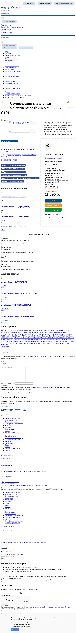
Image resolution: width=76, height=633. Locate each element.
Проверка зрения (26, 48)
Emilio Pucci (22, 334)
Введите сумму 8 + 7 (8, 383)
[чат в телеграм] (17, 554)
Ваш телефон (5, 595)
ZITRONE (4, 345)
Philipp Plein (65, 339)
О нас (7, 445)
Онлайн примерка (9, 21)
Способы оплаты (10, 436)
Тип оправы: (49, 177)
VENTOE (49, 343)
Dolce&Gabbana (60, 332)
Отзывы (7, 447)
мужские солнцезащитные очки (14, 165)
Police (15, 341)
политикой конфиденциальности (37, 356)
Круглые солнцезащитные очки (14, 172)
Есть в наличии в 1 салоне (54, 158)
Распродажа (9, 443)
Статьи (7, 431)
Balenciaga (45, 330)
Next (32, 123)
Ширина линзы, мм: (52, 179)
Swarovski (58, 341)
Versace (38, 343)
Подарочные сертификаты (14, 71)
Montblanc (35, 339)
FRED (3, 336)
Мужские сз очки (9, 178)
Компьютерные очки (12, 76)
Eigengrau (14, 334)
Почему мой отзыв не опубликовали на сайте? (16, 393)
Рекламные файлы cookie (21, 626)
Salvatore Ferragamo (33, 341)
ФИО (2, 361)
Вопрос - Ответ (10, 432)
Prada (19, 341)
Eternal (28, 334)
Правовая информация (12, 88)
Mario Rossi (64, 338)
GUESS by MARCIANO (28, 336)
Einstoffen (34, 334)
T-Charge (65, 341)
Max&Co (23, 339)
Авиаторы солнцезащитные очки (14, 175)
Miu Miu (29, 339)
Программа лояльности (12, 83)
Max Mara (16, 339)
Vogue (43, 343)
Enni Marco (61, 334)
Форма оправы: (50, 173)
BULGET (18, 332)
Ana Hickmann (19, 330)
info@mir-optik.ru (6, 466)
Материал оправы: (51, 170)
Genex (39, 336)
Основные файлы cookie (21, 623)
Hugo (50, 336)
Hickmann (45, 336)
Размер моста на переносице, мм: (56, 181)
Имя (20, 593)
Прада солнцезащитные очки (28, 178)
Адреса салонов (6, 29)
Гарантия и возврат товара (14, 438)
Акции (7, 505)
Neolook (58, 339)
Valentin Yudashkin (29, 343)
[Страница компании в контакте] (15, 27)
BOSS (59, 330)
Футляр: (48, 184)
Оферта (7, 450)
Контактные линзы (11, 422)
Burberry (25, 332)
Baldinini (39, 330)
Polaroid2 (9, 341)
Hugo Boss (56, 336)
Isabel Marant (68, 336)
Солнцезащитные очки (12, 418)
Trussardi (20, 343)
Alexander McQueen (7, 330)
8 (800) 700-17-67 (6, 459)
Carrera (30, 332)
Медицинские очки (11, 420)
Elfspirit (40, 334)
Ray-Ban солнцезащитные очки (13, 168)
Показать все (5, 347)
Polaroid (3, 341)
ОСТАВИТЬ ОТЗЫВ (10, 160)
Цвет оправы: (50, 186)
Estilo (56, 334)
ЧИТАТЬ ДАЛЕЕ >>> (9, 141)
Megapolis (51, 339)
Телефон (4, 363)
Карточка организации (12, 439)
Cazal (46, 332)
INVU (62, 336)
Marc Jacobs (56, 338)
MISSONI (68, 343)
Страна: (48, 168)
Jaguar (3, 338)
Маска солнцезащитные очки (13, 181)
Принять (14, 630)
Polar (71, 339)
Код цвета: (48, 175)
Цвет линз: (48, 188)
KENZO (31, 338)
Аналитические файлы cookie (22, 624)
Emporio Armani (48, 334)
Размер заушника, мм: (53, 182)
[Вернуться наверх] (3, 558)
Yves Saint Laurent (58, 343)
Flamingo (69, 334)
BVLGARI (11, 332)
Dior (49, 332)
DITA (53, 332)
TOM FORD (13, 343)
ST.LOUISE (51, 341)
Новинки (8, 427)
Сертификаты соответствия (14, 424)
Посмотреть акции (7, 406)
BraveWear (52, 330)
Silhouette (43, 341)
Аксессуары (9, 425)
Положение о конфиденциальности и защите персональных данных (24, 485)
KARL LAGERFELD (21, 338)
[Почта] (3, 27)
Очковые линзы (10, 81)
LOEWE (49, 338)
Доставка (8, 441)
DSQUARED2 (5, 334)
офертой (52, 356)
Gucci (14, 336)
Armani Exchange (30, 330)
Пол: (46, 172)
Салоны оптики (10, 429)
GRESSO (8, 336)
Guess (18, 336)
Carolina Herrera (38, 332)
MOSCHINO (43, 339)
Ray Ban (24, 341)
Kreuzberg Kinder (40, 338)
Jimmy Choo (9, 338)
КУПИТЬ (53, 201)
